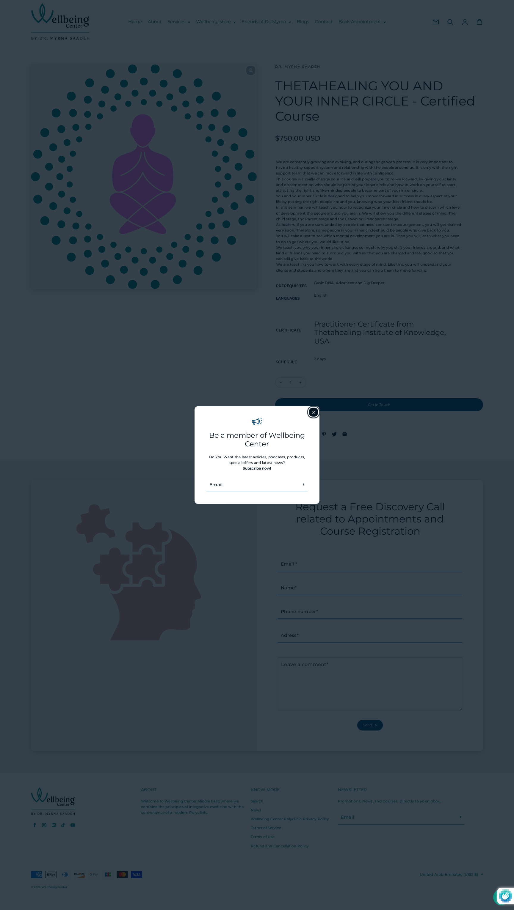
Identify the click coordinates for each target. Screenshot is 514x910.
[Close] (313, 412)
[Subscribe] (304, 484)
